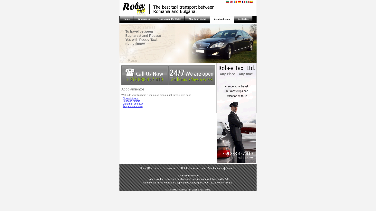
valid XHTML (171, 190)
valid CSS (183, 190)
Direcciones (144, 19)
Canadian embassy (133, 103)
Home (127, 19)
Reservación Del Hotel (169, 19)
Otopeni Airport (130, 98)
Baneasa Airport (131, 101)
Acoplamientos (222, 19)
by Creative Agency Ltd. (200, 190)
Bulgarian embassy (133, 106)
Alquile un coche (197, 19)
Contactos (243, 19)
